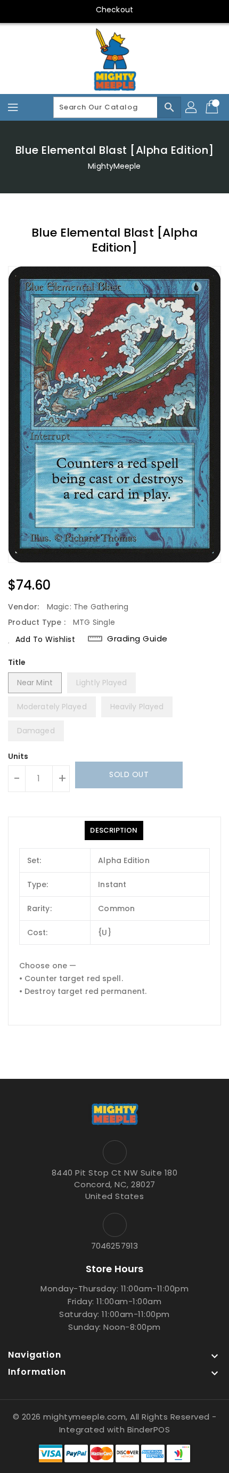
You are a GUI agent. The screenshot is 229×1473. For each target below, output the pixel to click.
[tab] (114, 830)
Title (17, 662)
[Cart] (213, 107)
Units (18, 756)
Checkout (114, 9)
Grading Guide (137, 638)
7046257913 (114, 1245)
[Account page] (191, 107)
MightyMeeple (114, 166)
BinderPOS (148, 1429)
